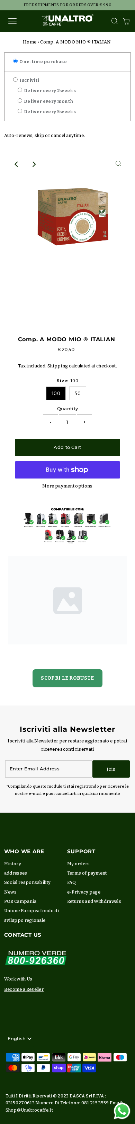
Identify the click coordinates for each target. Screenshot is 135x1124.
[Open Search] (114, 21)
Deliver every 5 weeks (49, 111)
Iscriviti (29, 80)
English (18, 1038)
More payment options (67, 486)
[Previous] (16, 164)
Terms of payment (87, 873)
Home (29, 42)
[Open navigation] (18, 21)
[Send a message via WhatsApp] (122, 1111)
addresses (15, 873)
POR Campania (20, 901)
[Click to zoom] (118, 164)
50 (78, 393)
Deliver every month (48, 101)
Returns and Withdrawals (94, 901)
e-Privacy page (83, 892)
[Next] (33, 164)
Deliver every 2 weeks (49, 90)
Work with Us (18, 979)
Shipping (57, 365)
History (12, 863)
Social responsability (27, 882)
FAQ (71, 882)
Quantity (67, 408)
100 (56, 393)
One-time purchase (43, 61)
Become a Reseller (24, 989)
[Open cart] (126, 21)
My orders (78, 863)
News (10, 892)
